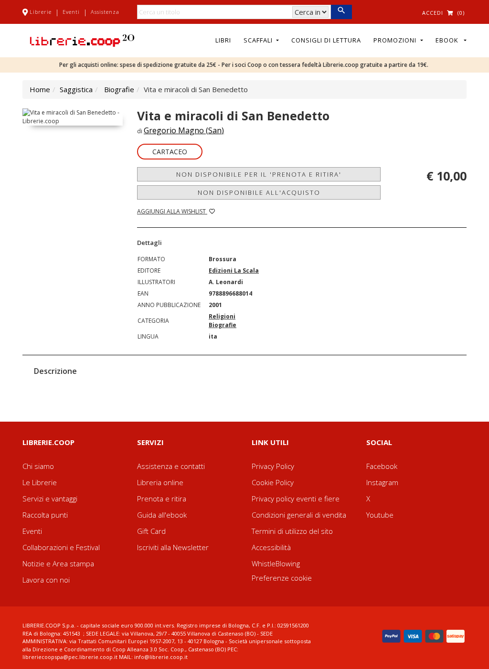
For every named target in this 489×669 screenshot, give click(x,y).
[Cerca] (341, 12)
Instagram (382, 482)
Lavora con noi (46, 579)
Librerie (41, 11)
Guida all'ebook (162, 515)
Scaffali (259, 40)
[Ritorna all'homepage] (82, 39)
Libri (223, 40)
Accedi (432, 12)
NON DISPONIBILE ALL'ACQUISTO (259, 192)
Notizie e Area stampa (58, 563)
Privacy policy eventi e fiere (296, 498)
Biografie (119, 89)
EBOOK (449, 40)
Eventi (71, 11)
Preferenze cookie (282, 578)
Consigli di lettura (326, 40)
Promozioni (395, 40)
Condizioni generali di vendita (299, 515)
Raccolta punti (45, 515)
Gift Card (151, 531)
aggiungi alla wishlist (172, 211)
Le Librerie (39, 482)
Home (40, 89)
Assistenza (105, 11)
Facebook (381, 466)
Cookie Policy (273, 482)
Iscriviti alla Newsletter (173, 547)
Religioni (222, 316)
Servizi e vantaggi (49, 498)
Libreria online (160, 482)
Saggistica (76, 89)
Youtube (379, 515)
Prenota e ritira (161, 498)
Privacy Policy (273, 466)
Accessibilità (271, 547)
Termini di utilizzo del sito (292, 531)
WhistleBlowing (276, 563)
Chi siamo (38, 466)
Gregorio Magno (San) (184, 130)
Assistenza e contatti (171, 466)
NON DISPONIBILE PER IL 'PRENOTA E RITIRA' (258, 174)
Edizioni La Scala (234, 270)
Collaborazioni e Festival (61, 547)
